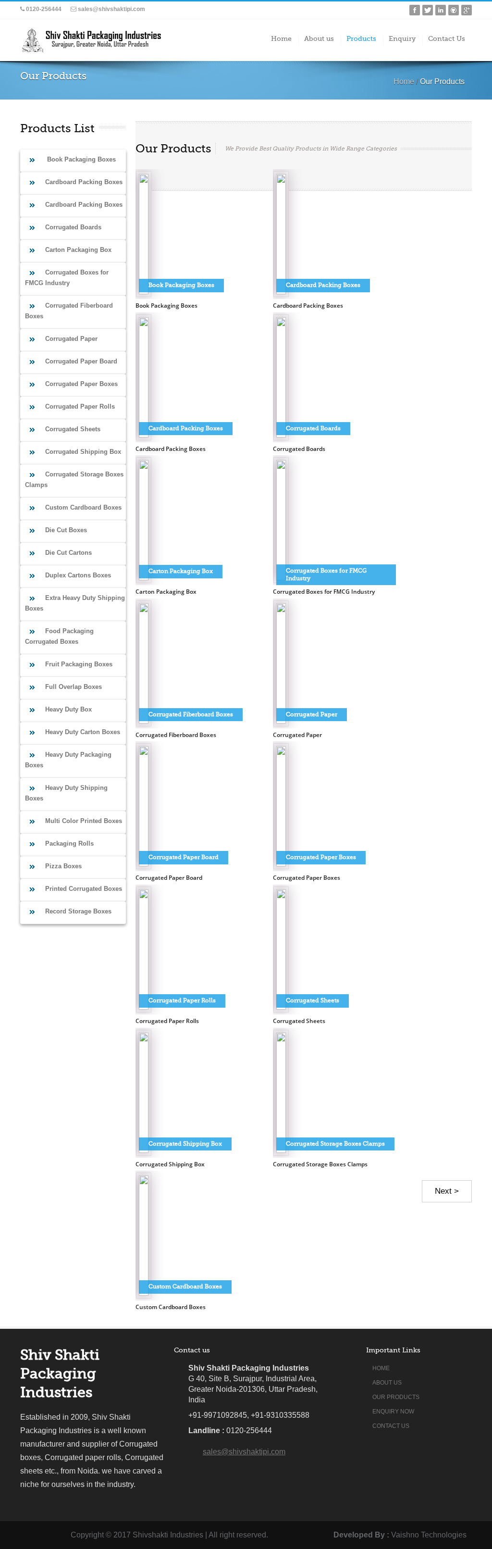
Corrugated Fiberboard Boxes (175, 735)
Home (404, 81)
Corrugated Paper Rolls (167, 1021)
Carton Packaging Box (166, 591)
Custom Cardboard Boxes (170, 1307)
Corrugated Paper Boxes (306, 878)
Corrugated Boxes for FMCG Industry (324, 591)
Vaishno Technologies (429, 1535)
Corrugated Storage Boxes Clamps (320, 1164)
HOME (381, 1368)
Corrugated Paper (297, 735)
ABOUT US (387, 1382)
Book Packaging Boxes (166, 305)
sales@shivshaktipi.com (110, 9)
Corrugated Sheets (299, 1021)
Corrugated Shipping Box (170, 1164)
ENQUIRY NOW (393, 1411)
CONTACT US (390, 1426)
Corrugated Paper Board (168, 878)
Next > (447, 1191)
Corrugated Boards (299, 449)
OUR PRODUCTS (395, 1397)
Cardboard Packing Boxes (308, 305)
